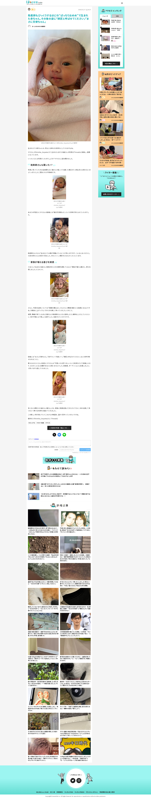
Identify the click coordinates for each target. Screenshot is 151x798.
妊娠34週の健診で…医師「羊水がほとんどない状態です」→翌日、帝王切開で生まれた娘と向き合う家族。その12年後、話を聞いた (43, 633)
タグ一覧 (52, 792)
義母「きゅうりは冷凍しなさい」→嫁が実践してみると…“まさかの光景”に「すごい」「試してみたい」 (43, 583)
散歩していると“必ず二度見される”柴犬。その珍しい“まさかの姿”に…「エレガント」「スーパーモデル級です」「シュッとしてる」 (43, 608)
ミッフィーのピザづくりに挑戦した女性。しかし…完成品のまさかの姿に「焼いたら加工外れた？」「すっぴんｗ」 (43, 708)
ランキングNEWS (79, 792)
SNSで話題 (41, 423)
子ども (48, 423)
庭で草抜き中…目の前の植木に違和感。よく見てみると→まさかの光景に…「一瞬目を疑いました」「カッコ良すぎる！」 (43, 683)
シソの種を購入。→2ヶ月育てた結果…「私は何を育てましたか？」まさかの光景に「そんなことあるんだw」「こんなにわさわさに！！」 (43, 557)
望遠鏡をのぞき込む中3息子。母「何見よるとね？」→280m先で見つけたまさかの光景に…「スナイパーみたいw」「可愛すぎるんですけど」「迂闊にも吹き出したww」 (43, 531)
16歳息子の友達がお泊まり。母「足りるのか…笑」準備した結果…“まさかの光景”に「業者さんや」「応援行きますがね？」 (75, 608)
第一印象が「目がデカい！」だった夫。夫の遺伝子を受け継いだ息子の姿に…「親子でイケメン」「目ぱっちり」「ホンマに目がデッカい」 (43, 758)
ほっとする (32, 423)
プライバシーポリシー (92, 792)
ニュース (105, 16)
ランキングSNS (68, 792)
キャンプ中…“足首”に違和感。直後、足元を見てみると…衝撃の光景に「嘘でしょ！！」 (75, 707)
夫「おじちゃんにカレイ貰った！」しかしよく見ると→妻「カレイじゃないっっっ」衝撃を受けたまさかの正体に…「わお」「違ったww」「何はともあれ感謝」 (75, 584)
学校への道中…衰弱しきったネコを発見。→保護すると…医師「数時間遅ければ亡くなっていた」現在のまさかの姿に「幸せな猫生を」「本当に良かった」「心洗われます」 (75, 558)
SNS (117, 16)
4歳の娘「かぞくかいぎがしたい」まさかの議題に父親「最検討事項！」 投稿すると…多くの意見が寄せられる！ (65, 485)
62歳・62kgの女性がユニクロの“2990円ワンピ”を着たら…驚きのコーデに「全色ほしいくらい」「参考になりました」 (43, 658)
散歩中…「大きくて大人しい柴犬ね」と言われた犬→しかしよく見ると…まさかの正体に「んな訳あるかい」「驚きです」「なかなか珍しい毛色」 (75, 683)
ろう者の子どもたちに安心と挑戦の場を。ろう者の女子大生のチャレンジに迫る (42, 732)
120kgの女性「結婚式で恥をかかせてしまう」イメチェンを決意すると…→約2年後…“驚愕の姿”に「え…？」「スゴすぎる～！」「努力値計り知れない (75, 758)
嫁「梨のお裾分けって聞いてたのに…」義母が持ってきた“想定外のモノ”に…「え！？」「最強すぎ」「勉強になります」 (75, 658)
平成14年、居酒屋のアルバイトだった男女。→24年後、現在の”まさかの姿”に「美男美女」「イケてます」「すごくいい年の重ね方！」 (75, 530)
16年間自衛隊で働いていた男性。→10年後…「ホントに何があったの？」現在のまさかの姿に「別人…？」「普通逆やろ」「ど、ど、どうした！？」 (75, 633)
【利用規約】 (59, 792)
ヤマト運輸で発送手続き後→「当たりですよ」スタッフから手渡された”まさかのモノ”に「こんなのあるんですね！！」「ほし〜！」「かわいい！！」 (75, 733)
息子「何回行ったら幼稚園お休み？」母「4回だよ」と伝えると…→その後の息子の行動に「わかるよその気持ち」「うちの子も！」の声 (65, 475)
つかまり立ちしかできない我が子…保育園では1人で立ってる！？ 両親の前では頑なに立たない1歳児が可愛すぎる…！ (65, 495)
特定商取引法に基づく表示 (107, 792)
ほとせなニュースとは (42, 792)
